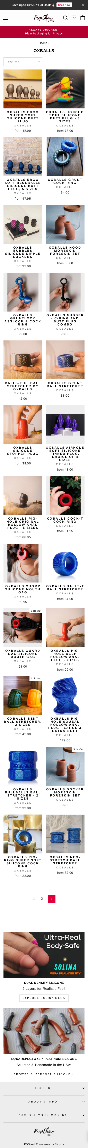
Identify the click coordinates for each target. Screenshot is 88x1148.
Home (43, 43)
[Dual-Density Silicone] (44, 955)
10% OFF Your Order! (43, 1115)
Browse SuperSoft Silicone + (44, 1074)
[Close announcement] (83, 5)
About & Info (43, 1101)
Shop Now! (64, 4)
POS (27, 1144)
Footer (43, 1088)
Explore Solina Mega (44, 998)
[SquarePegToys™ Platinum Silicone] (44, 1031)
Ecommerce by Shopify (50, 1144)
